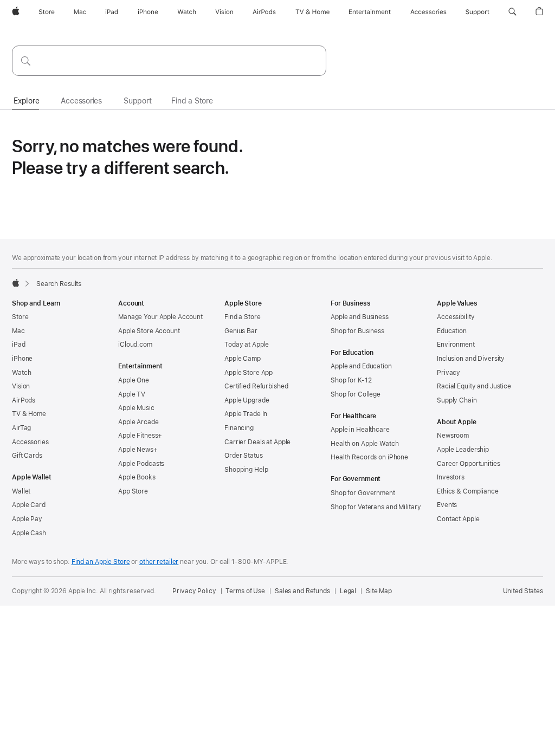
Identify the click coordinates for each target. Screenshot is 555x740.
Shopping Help (246, 469)
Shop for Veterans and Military (376, 507)
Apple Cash (29, 533)
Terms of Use (245, 591)
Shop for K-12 (351, 380)
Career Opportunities (468, 464)
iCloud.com (135, 344)
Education (452, 331)
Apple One (133, 380)
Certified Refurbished (256, 386)
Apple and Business (360, 317)
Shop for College (355, 394)
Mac (18, 331)
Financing (239, 428)
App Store (133, 491)
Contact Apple (458, 519)
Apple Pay (27, 519)
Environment (456, 344)
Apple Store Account (149, 331)
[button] (512, 12)
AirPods (23, 400)
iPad (18, 344)
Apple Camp (242, 358)
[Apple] (16, 283)
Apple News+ (138, 449)
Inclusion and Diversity (471, 358)
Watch (21, 373)
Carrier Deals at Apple (257, 442)
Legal (348, 591)
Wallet (21, 491)
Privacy (448, 373)
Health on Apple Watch (364, 443)
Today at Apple (246, 344)
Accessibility (455, 317)
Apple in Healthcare (360, 429)
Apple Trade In (245, 414)
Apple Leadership (463, 449)
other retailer (158, 562)
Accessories (30, 442)
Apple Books (137, 477)
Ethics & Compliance (468, 491)
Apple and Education (361, 366)
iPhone (22, 358)
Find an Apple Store (101, 562)
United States (523, 591)
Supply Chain (457, 400)
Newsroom (453, 435)
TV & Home (29, 414)
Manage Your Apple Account (160, 317)
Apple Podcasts (141, 464)
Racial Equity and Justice (474, 386)
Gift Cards (27, 455)
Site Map (379, 591)
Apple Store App (248, 373)
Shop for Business (357, 331)
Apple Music (136, 408)
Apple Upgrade (246, 400)
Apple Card (29, 505)
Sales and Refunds (302, 591)
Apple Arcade (138, 422)
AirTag (21, 428)
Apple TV (131, 394)
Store (20, 317)
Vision (21, 386)
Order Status (243, 455)
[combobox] (169, 61)
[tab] (26, 101)
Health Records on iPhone (369, 457)
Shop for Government (363, 493)
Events (447, 505)
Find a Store (242, 317)
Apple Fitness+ (140, 435)
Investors (450, 477)
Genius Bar (240, 331)
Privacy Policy (194, 591)
